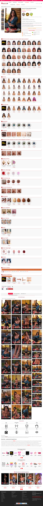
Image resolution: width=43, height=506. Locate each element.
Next (2, 30)
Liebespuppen (14, 2)
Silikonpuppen (2, 495)
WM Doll (14, 440)
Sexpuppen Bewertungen (14, 495)
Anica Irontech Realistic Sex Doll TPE (13, 486)
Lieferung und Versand (24, 496)
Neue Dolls (18, 4)
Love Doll (2, 501)
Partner (23, 500)
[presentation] (20, 457)
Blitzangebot (27, 2)
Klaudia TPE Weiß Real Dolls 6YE (38, 486)
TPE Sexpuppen (3, 496)
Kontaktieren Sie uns (24, 494)
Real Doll (2, 500)
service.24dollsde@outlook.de (37, 496)
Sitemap (12, 494)
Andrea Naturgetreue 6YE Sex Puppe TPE (21, 486)
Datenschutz (23, 495)
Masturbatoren (12, 4)
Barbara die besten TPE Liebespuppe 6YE (29, 486)
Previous (2, 8)
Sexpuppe (10, 2)
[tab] (10, 293)
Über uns (23, 493)
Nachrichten (13, 493)
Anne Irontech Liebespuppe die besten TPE (5, 486)
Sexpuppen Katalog (14, 496)
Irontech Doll (4, 6)
